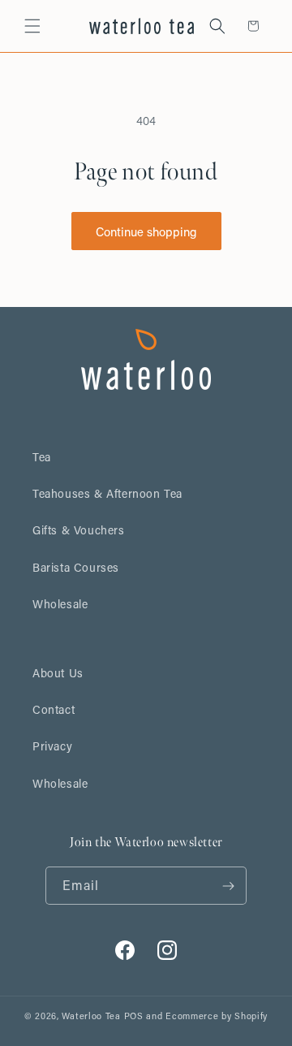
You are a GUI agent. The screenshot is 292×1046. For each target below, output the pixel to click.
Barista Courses (75, 567)
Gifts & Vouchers (78, 530)
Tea (41, 457)
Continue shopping (146, 231)
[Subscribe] (228, 886)
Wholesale (60, 604)
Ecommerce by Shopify (216, 1016)
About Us (58, 673)
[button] (32, 26)
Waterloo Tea (91, 1016)
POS (134, 1016)
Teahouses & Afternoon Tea (107, 493)
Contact (53, 709)
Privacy (52, 746)
